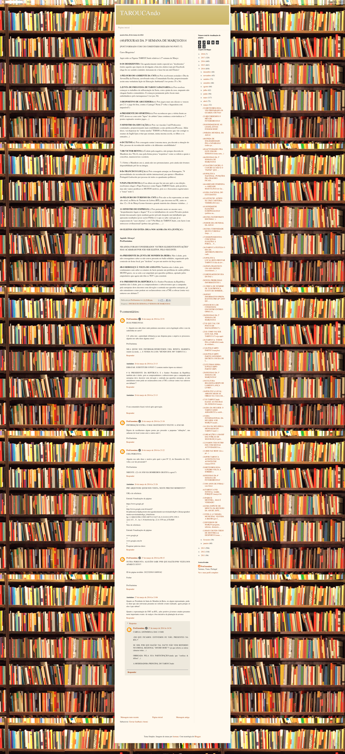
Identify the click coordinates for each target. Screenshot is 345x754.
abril (205, 101)
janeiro (206, 543)
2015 (203, 65)
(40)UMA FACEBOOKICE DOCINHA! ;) (213, 218)
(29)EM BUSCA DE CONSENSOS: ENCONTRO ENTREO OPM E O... (213, 308)
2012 (203, 551)
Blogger (198, 736)
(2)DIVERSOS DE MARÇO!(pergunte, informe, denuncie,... (212, 524)
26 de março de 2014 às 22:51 (153, 319)
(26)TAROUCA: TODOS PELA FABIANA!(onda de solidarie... (213, 342)
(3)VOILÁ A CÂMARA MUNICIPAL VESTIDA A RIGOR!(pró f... (213, 516)
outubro (206, 79)
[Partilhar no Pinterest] (169, 300)
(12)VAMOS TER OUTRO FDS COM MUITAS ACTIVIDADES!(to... (213, 444)
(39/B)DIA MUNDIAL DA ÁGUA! (213, 133)
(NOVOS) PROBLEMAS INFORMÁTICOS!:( (212, 281)
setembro (207, 83)
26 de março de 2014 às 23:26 (146, 484)
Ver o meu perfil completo (208, 572)
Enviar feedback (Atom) (138, 721)
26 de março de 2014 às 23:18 (153, 421)
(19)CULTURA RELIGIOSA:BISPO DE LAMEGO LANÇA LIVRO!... (213, 384)
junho (205, 93)
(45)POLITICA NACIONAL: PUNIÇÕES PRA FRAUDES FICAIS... (214, 177)
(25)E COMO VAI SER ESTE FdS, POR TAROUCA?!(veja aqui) (213, 333)
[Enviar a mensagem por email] (159, 300)
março (206, 105)
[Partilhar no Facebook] (167, 300)
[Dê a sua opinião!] (162, 300)
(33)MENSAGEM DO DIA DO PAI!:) (213, 275)
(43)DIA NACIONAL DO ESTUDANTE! (213, 193)
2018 (203, 54)
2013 (203, 548)
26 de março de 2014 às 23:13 (146, 363)
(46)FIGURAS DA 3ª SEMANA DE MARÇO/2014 (211, 159)
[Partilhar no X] (164, 300)
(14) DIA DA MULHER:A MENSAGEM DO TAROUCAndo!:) (213, 428)
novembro (207, 75)
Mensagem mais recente (130, 717)
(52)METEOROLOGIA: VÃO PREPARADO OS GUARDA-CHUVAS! (213, 110)
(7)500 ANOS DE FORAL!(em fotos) (213, 484)
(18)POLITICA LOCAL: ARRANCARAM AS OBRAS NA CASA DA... (214, 393)
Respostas (133, 623)
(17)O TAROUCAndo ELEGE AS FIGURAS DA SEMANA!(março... (213, 401)
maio (205, 97)
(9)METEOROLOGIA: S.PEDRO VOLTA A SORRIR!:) (212, 469)
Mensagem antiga (182, 717)
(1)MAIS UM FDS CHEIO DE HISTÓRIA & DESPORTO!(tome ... (213, 532)
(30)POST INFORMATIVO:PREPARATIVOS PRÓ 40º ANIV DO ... (214, 297)
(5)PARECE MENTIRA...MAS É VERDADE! (212, 500)
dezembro (207, 72)
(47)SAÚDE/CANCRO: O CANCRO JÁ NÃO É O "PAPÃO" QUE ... (213, 167)
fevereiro (207, 539)
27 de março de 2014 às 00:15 (153, 558)
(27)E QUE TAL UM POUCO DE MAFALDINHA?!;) (211, 325)
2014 (203, 68)
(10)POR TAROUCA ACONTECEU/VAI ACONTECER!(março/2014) (211, 460)
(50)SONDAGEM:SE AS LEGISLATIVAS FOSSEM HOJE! (212, 126)
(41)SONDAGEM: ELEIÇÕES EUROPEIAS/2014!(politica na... (211, 209)
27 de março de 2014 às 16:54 (159, 628)
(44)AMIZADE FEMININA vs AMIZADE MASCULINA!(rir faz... (214, 186)
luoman (176, 736)
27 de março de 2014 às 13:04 (146, 597)
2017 (203, 57)
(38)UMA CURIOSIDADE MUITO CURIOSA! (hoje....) (213, 231)
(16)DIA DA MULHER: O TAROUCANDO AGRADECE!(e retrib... (213, 409)
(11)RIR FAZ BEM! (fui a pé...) (213, 452)
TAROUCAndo (140, 12)
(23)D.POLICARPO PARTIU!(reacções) (211, 349)
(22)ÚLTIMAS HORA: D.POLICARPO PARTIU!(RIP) (212, 366)
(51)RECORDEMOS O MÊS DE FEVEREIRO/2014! (212, 118)
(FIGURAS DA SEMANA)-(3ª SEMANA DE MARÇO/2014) (149, 304)
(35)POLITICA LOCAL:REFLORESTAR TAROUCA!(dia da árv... (214, 260)
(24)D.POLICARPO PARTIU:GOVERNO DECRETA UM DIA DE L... (213, 357)
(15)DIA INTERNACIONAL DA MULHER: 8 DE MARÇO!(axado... (213, 419)
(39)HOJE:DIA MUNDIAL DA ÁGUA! (213, 224)
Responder (130, 355)
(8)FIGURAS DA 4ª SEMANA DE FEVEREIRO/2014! (211, 477)
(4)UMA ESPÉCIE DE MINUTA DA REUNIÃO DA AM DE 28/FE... (213, 508)
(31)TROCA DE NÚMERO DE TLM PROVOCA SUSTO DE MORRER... (213, 288)
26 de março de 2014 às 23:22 (153, 450)
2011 (203, 555)
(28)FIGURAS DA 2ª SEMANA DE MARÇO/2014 (211, 317)
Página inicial (124, 27)
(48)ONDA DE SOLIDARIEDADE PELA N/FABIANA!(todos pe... (212, 142)
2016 (203, 61)
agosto (206, 86)
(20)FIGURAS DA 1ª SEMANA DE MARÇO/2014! (211, 374)
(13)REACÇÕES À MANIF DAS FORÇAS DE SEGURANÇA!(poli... (213, 436)
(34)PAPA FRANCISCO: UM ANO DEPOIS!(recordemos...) (212, 268)
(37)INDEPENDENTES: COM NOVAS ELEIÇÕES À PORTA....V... (212, 240)
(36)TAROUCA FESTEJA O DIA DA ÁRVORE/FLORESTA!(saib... (214, 250)
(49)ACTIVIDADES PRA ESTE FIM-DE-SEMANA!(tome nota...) (213, 151)
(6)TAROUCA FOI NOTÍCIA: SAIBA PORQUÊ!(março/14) (212, 491)
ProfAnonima (132, 319)
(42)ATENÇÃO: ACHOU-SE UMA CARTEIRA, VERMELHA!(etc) (213, 200)
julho (205, 90)
